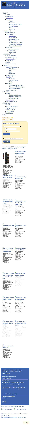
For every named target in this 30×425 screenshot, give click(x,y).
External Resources (11, 101)
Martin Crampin (24, 417)
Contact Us (12, 29)
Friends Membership (12, 106)
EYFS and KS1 (13, 69)
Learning (6, 65)
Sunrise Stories (13, 80)
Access (8, 14)
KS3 (10, 72)
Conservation (10, 100)
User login (26, 422)
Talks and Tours (11, 51)
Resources (6, 91)
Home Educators (10, 75)
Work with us (10, 111)
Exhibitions (9, 47)
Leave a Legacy (10, 109)
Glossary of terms (14, 98)
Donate (8, 105)
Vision (11, 21)
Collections (6, 54)
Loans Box (12, 73)
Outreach (9, 83)
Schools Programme (12, 67)
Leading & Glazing (14, 39)
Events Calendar (10, 32)
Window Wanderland (15, 88)
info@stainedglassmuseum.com (9, 376)
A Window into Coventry (15, 85)
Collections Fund (10, 108)
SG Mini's (11, 78)
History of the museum (15, 24)
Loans (8, 62)
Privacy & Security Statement (8, 396)
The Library (9, 60)
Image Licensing (10, 64)
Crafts (11, 82)
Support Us (6, 103)
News (10, 28)
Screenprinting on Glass (15, 42)
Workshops (9, 34)
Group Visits (9, 18)
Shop (4, 114)
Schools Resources (11, 90)
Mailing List (9, 113)
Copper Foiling (13, 41)
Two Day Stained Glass (15, 44)
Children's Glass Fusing (15, 46)
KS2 (10, 70)
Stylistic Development (15, 96)
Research (9, 93)
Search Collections (11, 57)
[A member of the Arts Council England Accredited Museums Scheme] (15, 415)
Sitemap (4, 401)
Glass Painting (13, 37)
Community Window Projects (17, 87)
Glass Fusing (12, 36)
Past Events (12, 52)
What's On (6, 31)
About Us (9, 19)
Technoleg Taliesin (16, 417)
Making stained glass (15, 95)
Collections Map (10, 59)
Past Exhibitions (13, 49)
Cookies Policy (5, 398)
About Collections (11, 55)
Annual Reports (13, 26)
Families (8, 77)
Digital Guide (10, 16)
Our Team (12, 23)
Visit (4, 13)
